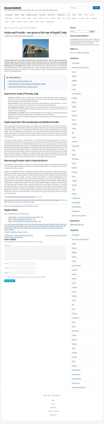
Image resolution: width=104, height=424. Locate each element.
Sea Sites (25, 232)
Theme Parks (61, 15)
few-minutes (52, 224)
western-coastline (9, 229)
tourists (57, 228)
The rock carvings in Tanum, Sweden (56, 235)
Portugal (13, 21)
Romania (19, 21)
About (53, 400)
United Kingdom (50, 21)
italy (64, 226)
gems (57, 224)
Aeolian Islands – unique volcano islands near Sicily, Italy (24, 217)
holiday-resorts (24, 226)
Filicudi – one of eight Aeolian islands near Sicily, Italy (22, 221)
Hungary (53, 18)
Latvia (68, 18)
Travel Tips (42, 15)
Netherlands (94, 18)
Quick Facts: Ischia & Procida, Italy (20, 81)
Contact (53, 404)
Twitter (79, 52)
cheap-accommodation (17, 224)
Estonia (23, 18)
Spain (37, 21)
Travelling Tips (76, 198)
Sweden (42, 21)
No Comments (29, 36)
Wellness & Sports (32, 15)
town (61, 228)
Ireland (59, 18)
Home (5, 27)
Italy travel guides (17, 206)
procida (38, 228)
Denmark (17, 18)
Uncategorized (76, 202)
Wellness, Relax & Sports (79, 215)
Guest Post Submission (53, 411)
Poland (7, 21)
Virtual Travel (51, 15)
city (33, 224)
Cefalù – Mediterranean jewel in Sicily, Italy (20, 219)
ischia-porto (35, 226)
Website (7, 272)
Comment (7, 245)
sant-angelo (44, 228)
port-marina (32, 228)
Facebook (86, 52)
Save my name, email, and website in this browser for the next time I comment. (26, 277)
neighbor (26, 228)
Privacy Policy (53, 414)
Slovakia (25, 21)
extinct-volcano (38, 224)
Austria (68, 14)
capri (9, 224)
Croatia (86, 14)
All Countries (9, 15)
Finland (29, 18)
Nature (17, 15)
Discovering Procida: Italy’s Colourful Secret (23, 87)
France (35, 18)
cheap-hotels (27, 224)
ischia (30, 226)
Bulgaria (80, 14)
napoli (15, 228)
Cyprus (92, 14)
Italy (64, 18)
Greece (47, 18)
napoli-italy (20, 228)
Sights (22, 15)
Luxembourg (81, 18)
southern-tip (51, 228)
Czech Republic (9, 18)
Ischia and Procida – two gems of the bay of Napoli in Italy (20, 196)
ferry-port (45, 224)
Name (6, 263)
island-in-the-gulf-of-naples (46, 226)
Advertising (53, 407)
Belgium (74, 14)
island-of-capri (59, 226)
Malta (87, 18)
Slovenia (31, 21)
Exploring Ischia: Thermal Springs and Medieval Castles (27, 84)
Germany (41, 18)
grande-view (15, 226)
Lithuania (74, 18)
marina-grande (8, 228)
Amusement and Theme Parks (80, 67)
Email (6, 268)
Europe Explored (12, 7)
